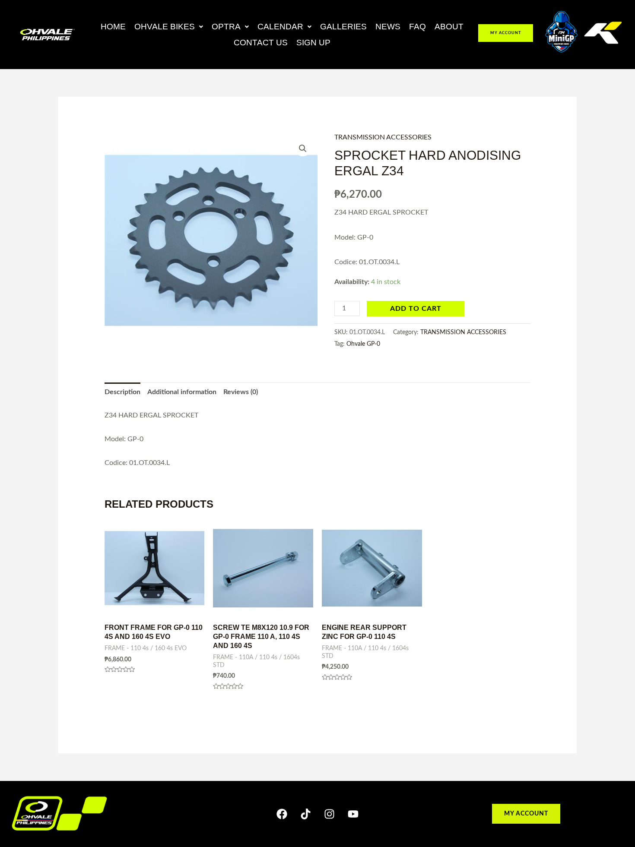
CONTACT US (261, 42)
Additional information (181, 392)
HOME (113, 26)
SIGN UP (313, 42)
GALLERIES (343, 26)
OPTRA (226, 26)
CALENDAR (280, 26)
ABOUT (449, 26)
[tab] (122, 392)
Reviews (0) (240, 392)
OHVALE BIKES (164, 26)
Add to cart (415, 308)
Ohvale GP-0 (363, 344)
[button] (168, 27)
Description (122, 392)
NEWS (387, 26)
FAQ (417, 26)
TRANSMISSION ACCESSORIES (383, 137)
